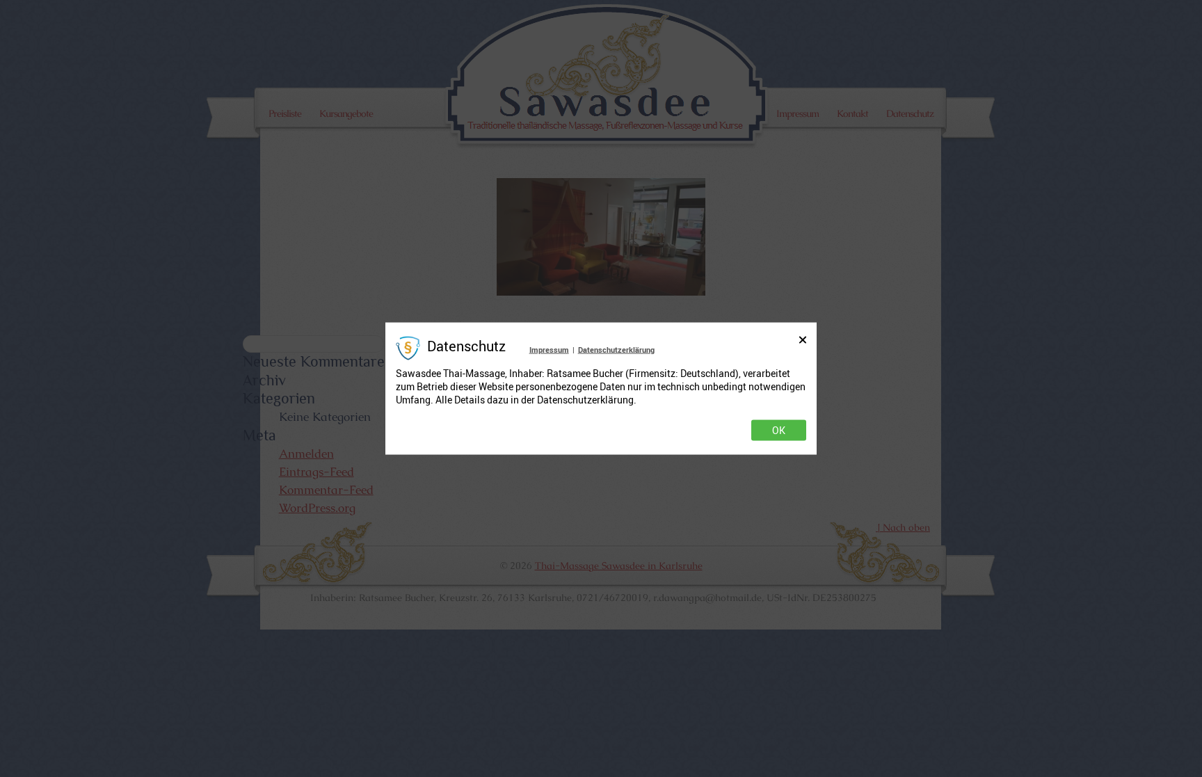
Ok (778, 430)
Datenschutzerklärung (616, 349)
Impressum (549, 349)
